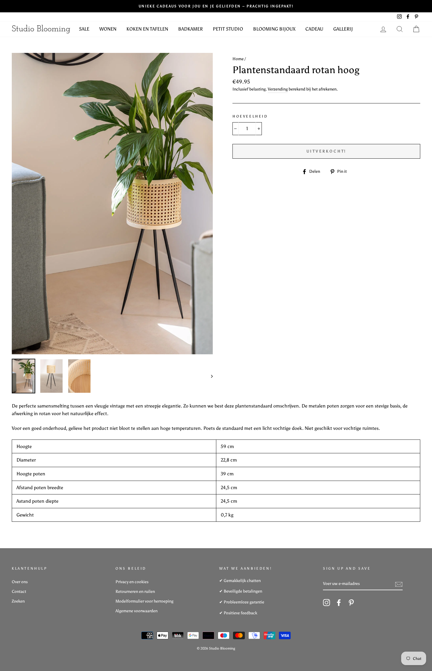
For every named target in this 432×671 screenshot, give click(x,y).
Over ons (20, 581)
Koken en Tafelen (147, 29)
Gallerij (343, 29)
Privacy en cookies (131, 581)
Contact (19, 591)
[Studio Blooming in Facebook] (338, 602)
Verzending (278, 89)
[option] (112, 203)
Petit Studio (228, 29)
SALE (84, 29)
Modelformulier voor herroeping (144, 601)
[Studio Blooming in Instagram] (326, 602)
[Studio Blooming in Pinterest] (351, 602)
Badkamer (190, 29)
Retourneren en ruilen (135, 591)
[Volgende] (209, 376)
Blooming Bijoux (274, 29)
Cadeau (314, 29)
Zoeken (18, 601)
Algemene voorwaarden (136, 610)
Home (238, 58)
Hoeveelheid (250, 116)
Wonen (107, 29)
